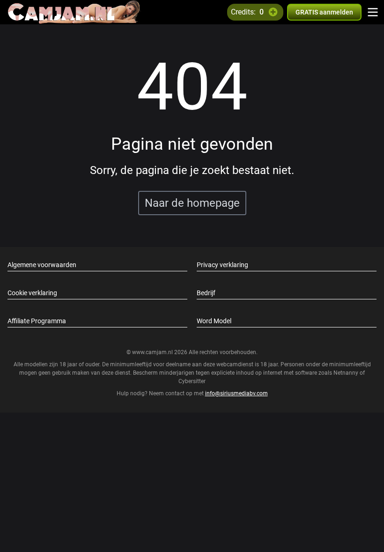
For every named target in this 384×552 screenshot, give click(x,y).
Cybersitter (192, 381)
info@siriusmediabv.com (236, 393)
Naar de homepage (192, 203)
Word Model (214, 321)
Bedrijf (206, 293)
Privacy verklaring (222, 265)
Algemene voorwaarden (41, 265)
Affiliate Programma (36, 321)
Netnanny (346, 373)
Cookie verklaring (32, 293)
